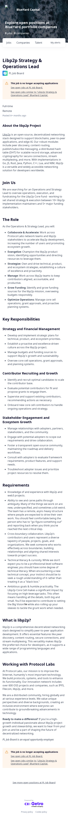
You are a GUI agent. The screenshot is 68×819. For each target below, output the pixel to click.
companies (23, 42)
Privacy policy (27, 812)
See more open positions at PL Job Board (34, 782)
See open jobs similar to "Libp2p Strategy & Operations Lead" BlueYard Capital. (34, 94)
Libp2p (7, 134)
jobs (8, 42)
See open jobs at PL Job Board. (27, 87)
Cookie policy (41, 812)
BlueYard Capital (28, 9)
